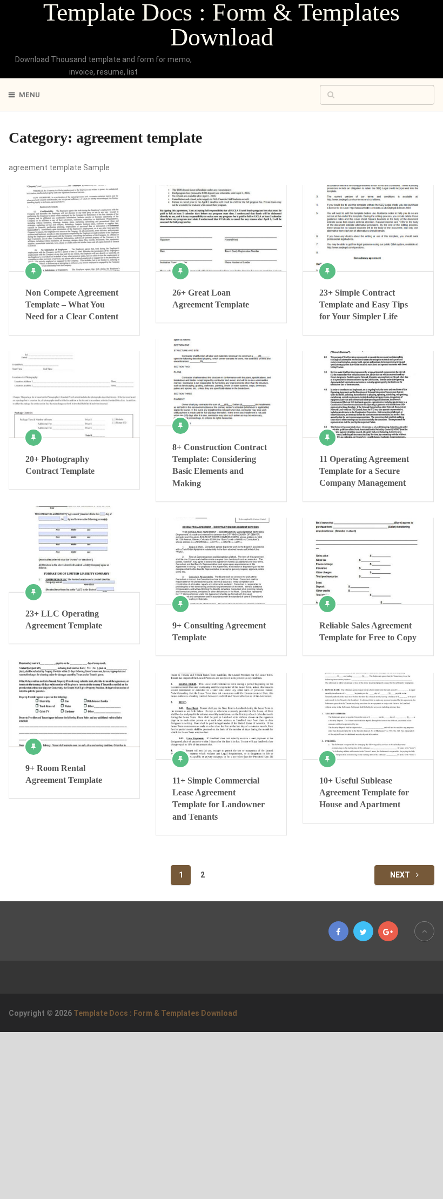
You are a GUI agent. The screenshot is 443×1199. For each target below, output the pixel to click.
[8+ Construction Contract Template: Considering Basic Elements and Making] (221, 382)
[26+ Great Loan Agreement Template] (221, 228)
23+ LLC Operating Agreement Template (63, 619)
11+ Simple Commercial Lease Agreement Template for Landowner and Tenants (218, 798)
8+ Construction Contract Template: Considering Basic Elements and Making (219, 465)
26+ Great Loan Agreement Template (210, 298)
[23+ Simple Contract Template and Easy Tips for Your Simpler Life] (368, 228)
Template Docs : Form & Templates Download (221, 25)
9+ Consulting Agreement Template (219, 631)
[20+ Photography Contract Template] (74, 394)
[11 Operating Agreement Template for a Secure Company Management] (368, 394)
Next (401, 874)
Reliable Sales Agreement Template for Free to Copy (368, 631)
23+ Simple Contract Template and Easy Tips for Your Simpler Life (363, 304)
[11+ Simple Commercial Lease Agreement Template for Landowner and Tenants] (221, 716)
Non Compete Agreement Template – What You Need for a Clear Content (71, 304)
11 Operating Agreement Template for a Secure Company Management (364, 471)
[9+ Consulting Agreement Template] (221, 561)
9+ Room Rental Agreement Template (63, 774)
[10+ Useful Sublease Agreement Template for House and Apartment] (368, 716)
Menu (29, 95)
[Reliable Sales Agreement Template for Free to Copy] (368, 561)
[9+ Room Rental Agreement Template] (74, 703)
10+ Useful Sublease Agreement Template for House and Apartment (364, 792)
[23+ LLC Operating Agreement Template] (74, 549)
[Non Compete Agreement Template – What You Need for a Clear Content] (74, 228)
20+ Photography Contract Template (60, 464)
